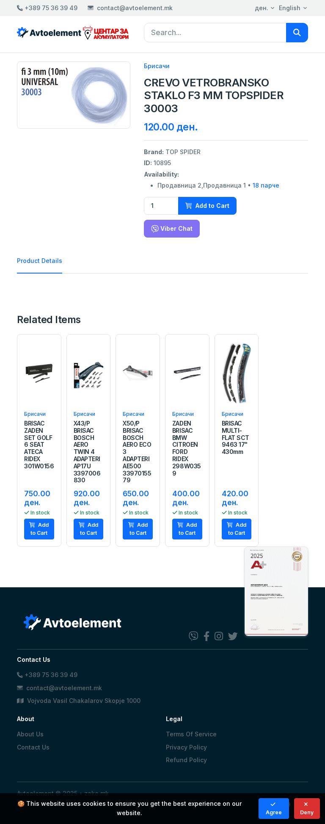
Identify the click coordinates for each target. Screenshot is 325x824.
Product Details (39, 260)
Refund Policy (186, 759)
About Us (30, 734)
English (289, 7)
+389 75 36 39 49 (50, 7)
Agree (274, 812)
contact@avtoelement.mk (135, 7)
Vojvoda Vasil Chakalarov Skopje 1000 (82, 700)
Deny (307, 812)
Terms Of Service (191, 734)
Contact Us (33, 747)
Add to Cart (211, 205)
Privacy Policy (186, 747)
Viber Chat (176, 228)
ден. (261, 7)
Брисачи (157, 65)
